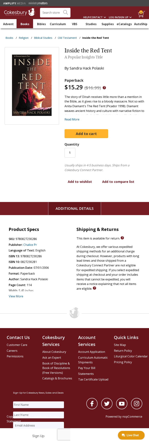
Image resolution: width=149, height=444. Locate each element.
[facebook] (92, 408)
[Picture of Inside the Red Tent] (32, 122)
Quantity (72, 144)
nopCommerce (132, 417)
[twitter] (106, 408)
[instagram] (136, 408)
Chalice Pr (30, 245)
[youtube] (121, 408)
